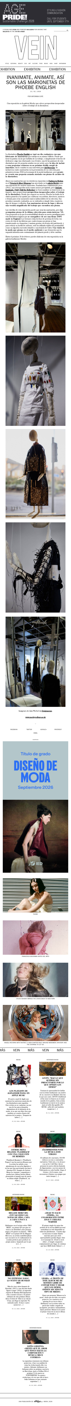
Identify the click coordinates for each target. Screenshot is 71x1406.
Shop (55, 63)
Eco (25, 63)
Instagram (62, 63)
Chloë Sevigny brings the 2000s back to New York (35, 999)
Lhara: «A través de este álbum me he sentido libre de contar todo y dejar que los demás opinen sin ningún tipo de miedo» (52, 1285)
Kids (51, 63)
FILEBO (35, 914)
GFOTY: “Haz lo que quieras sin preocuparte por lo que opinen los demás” (52, 1082)
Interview (50, 1060)
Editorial (14, 63)
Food (40, 63)
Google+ (3, 1405)
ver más (23, 1121)
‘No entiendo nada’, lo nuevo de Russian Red (18, 1281)
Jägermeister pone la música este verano (52, 1152)
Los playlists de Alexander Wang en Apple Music (18, 1093)
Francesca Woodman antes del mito (35, 956)
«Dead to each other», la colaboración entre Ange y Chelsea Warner (52, 1217)
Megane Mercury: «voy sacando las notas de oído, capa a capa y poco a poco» (18, 1217)
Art (29, 63)
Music (46, 63)
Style (7, 63)
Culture (35, 63)
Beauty (20, 63)
